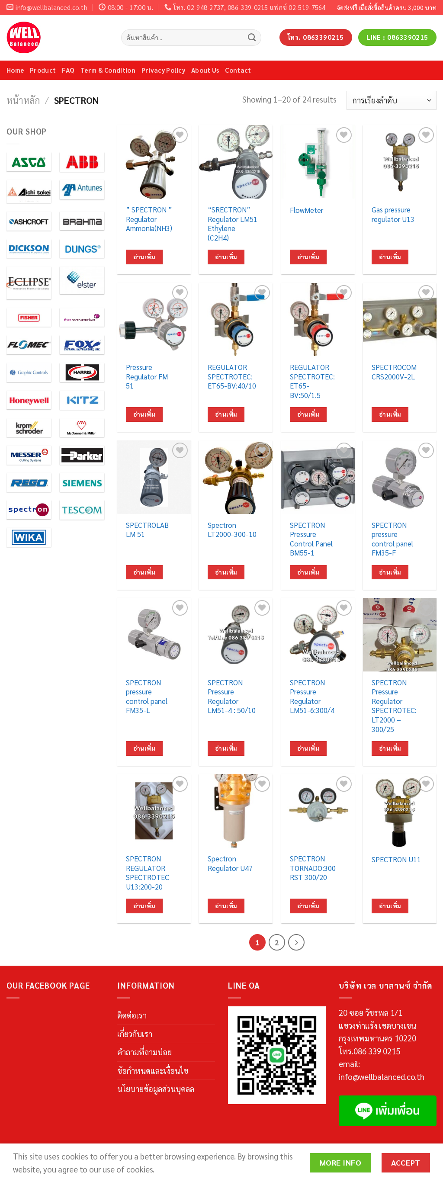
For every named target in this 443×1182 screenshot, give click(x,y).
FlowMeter (306, 210)
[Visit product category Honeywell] (28, 400)
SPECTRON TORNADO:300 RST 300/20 (313, 868)
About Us (205, 70)
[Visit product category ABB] (82, 161)
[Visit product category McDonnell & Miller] (82, 427)
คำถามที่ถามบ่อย (144, 1052)
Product (43, 70)
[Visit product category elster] (82, 281)
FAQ (68, 70)
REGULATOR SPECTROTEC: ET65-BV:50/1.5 (312, 381)
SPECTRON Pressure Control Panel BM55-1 (311, 539)
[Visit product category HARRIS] (82, 372)
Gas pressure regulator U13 (393, 214)
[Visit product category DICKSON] (28, 248)
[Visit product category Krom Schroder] (28, 427)
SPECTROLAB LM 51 (147, 529)
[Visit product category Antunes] (82, 189)
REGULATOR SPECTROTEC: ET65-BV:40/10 (232, 376)
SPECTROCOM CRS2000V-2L (394, 372)
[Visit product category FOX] (82, 344)
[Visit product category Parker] (82, 455)
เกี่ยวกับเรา (134, 1033)
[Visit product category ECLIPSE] (28, 283)
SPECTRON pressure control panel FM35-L (146, 696)
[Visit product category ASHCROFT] (28, 221)
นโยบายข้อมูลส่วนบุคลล (155, 1088)
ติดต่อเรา (132, 1015)
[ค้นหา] (252, 37)
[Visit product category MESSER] (28, 455)
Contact (238, 70)
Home (15, 70)
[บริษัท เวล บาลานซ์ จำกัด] (57, 37)
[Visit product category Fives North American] (82, 317)
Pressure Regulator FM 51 (147, 376)
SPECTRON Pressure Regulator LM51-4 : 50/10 (232, 696)
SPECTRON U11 (396, 859)
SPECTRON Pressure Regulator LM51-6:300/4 (312, 696)
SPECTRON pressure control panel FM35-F (392, 539)
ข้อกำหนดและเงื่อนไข (152, 1070)
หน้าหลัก (23, 100)
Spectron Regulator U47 (230, 863)
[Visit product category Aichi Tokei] (28, 191)
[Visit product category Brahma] (82, 221)
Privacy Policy (163, 70)
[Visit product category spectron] (28, 509)
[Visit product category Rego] (28, 482)
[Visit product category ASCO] (28, 161)
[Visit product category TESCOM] (82, 509)
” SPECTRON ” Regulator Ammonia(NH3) (149, 219)
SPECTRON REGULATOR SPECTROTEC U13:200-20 (147, 872)
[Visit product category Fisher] (28, 317)
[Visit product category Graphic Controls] (28, 372)
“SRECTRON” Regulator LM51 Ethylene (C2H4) (232, 223)
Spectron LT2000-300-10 (232, 529)
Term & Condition (107, 70)
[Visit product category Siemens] (82, 482)
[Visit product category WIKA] (28, 537)
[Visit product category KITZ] (82, 400)
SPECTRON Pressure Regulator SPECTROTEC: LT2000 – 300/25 (394, 706)
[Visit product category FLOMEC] (28, 344)
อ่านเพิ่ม (144, 256)
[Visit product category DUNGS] (82, 248)
